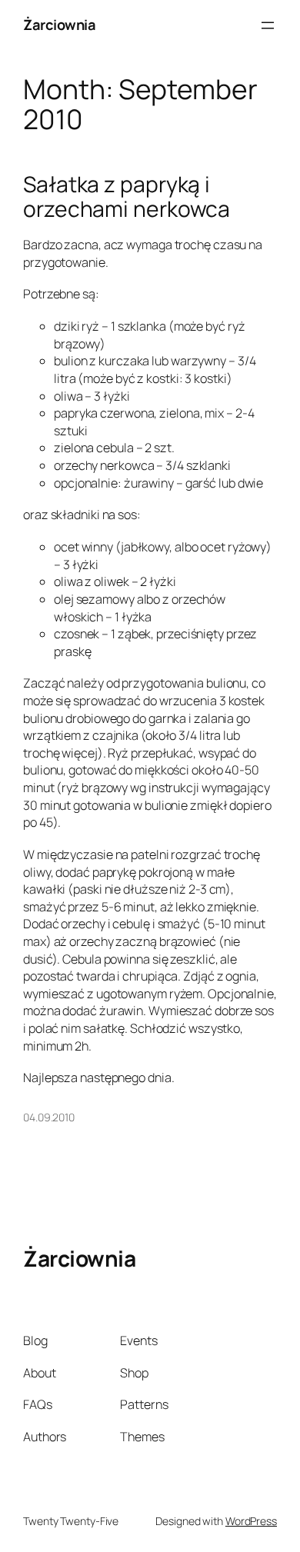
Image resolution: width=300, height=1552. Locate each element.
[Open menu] (267, 25)
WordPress (251, 1521)
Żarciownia (59, 24)
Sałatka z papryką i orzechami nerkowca (126, 196)
